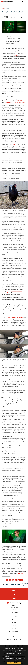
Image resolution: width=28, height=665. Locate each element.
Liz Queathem (19, 456)
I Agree (9, 662)
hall (18, 55)
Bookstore (14, 622)
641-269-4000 (14, 609)
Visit (14, 594)
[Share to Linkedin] (13, 580)
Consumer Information (14, 634)
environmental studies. (20, 102)
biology (14, 144)
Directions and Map (14, 612)
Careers (14, 625)
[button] (21, 580)
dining (15, 55)
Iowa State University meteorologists (15, 317)
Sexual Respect (14, 637)
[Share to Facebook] (7, 580)
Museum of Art (14, 617)
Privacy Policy (16, 662)
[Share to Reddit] (16, 580)
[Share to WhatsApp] (10, 580)
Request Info (14, 590)
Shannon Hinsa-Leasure (16, 291)
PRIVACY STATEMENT (14, 631)
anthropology (9, 102)
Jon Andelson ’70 (18, 100)
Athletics (14, 619)
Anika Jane (20, 573)
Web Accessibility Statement (14, 640)
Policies (14, 628)
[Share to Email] (19, 580)
